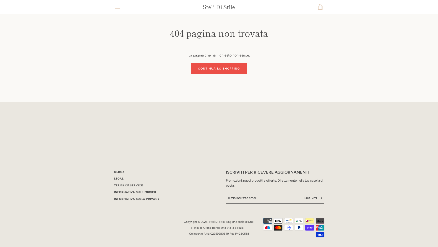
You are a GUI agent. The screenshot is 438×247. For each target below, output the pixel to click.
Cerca (119, 172)
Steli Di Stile (219, 7)
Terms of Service (128, 185)
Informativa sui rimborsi (135, 192)
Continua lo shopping (219, 68)
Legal (119, 178)
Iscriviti (311, 198)
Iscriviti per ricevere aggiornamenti (267, 172)
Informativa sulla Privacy (137, 199)
